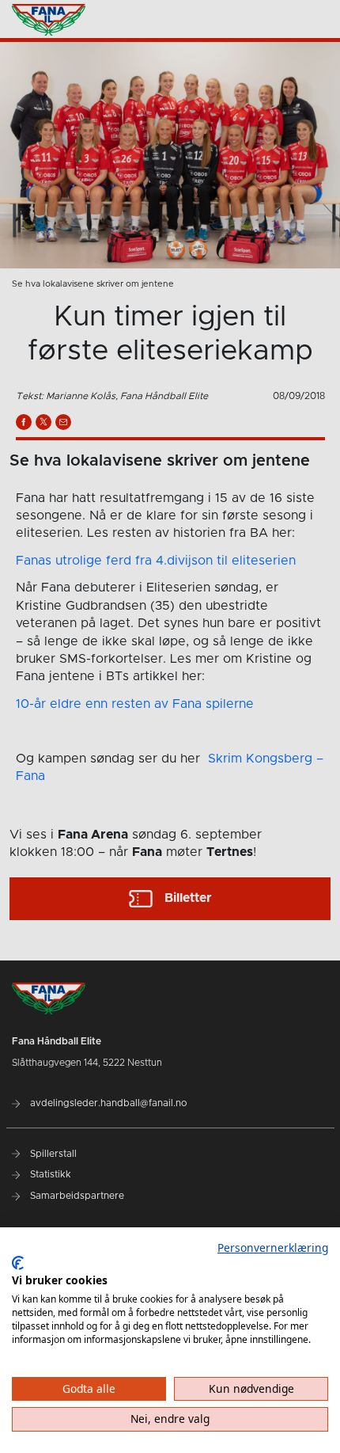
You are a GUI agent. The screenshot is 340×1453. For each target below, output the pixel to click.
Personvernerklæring (272, 1247)
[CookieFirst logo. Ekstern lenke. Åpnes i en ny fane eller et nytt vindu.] (18, 1263)
